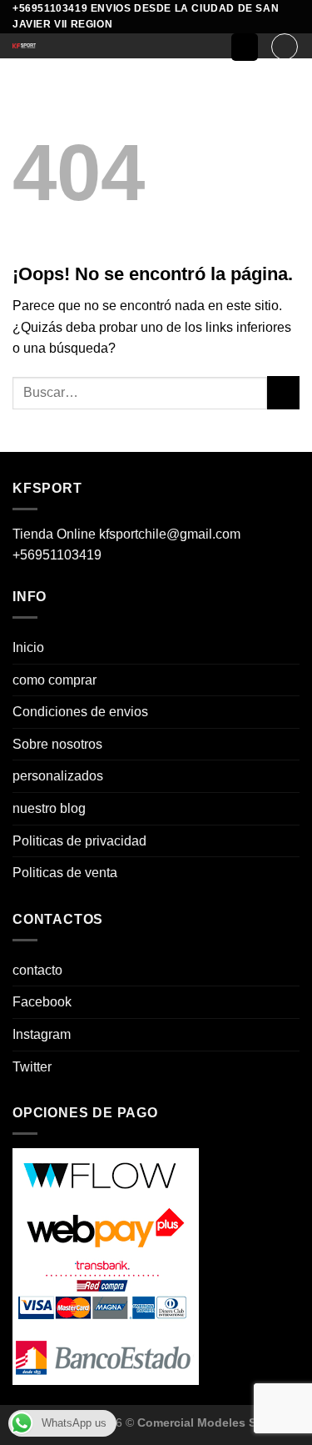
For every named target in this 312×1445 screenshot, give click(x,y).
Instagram (41, 1034)
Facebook (42, 1002)
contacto (37, 970)
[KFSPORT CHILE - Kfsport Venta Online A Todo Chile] (108, 45)
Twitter (32, 1067)
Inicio (28, 647)
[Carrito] (284, 46)
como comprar (54, 680)
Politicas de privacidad (79, 841)
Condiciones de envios (80, 712)
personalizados (57, 776)
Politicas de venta (64, 872)
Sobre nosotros (57, 744)
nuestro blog (49, 808)
